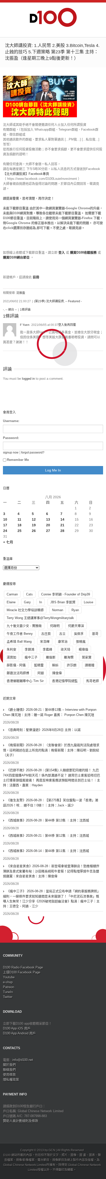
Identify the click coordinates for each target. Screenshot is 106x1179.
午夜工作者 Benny (20, 633)
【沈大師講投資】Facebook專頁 (26, 174)
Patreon (8, 987)
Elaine (11, 602)
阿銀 (40, 673)
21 (62, 525)
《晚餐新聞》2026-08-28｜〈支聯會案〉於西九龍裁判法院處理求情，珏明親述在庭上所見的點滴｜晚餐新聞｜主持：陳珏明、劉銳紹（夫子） (51, 750)
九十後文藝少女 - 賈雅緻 (24, 626)
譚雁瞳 (89, 665)
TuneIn (8, 992)
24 (5, 531)
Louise (88, 602)
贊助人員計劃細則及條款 (20, 1121)
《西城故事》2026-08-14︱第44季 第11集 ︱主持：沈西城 (48, 851)
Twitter (7, 997)
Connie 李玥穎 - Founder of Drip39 (65, 594)
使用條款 (9, 1074)
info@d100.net (22, 1060)
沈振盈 (20, 293)
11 (19, 519)
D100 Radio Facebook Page (23, 967)
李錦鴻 (29, 649)
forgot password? (32, 452)
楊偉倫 (83, 649)
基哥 (95, 633)
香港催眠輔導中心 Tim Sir (25, 681)
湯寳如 (11, 657)
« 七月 (8, 542)
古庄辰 (46, 633)
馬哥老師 (92, 681)
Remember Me (18, 460)
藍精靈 (39, 665)
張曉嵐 (81, 641)
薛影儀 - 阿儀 (16, 665)
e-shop (8, 982)
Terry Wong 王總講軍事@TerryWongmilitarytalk (40, 618)
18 (19, 525)
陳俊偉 (57, 673)
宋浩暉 (45, 641)
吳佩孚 (79, 633)
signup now (10, 452)
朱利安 (11, 649)
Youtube (9, 977)
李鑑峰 (47, 649)
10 (5, 519)
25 (19, 531)
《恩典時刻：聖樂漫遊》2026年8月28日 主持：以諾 (44, 730)
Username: (11, 421)
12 (34, 519)
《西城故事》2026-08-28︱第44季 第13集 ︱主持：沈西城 (48, 820)
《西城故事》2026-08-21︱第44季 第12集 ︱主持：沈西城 (48, 835)
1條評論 (25, 309)
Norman (57, 610)
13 (48, 519)
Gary (27, 602)
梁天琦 (65, 649)
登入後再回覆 (67, 325)
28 (62, 531)
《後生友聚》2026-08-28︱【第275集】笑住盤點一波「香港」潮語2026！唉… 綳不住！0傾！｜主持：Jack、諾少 (50, 802)
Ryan (75, 610)
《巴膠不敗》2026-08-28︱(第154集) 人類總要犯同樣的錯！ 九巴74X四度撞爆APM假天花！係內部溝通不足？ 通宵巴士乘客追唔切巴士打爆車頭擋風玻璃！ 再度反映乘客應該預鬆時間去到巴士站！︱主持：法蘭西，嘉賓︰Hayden (51, 777)
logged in (28, 378)
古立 (62, 633)
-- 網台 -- (11, 309)
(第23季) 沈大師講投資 (49, 301)
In (40, 602)
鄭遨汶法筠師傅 (18, 673)
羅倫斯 (50, 657)
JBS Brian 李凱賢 (62, 602)
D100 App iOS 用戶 (17, 1028)
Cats (29, 594)
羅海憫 (68, 657)
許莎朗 (71, 665)
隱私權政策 (11, 1079)
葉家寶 (86, 657)
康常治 (63, 641)
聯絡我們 (9, 1070)
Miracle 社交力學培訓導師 (25, 610)
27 (48, 531)
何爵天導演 (76, 626)
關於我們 (9, 1065)
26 (34, 531)
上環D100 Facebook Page (21, 972)
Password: (11, 438)
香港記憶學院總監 (65, 681)
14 (62, 519)
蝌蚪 (55, 665)
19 (34, 525)
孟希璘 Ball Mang (19, 641)
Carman (12, 594)
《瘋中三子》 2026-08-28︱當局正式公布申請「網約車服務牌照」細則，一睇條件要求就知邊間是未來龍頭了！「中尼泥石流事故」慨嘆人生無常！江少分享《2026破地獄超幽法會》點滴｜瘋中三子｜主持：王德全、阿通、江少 (51, 898)
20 (48, 525)
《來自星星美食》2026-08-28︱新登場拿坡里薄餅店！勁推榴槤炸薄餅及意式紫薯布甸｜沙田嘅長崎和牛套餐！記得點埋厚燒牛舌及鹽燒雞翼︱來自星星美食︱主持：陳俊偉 (51, 871)
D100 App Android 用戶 (19, 1033)
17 (5, 525)
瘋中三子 (31, 657)
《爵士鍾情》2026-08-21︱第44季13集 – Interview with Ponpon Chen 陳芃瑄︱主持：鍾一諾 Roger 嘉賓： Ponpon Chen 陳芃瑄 (49, 712)
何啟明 (55, 626)
